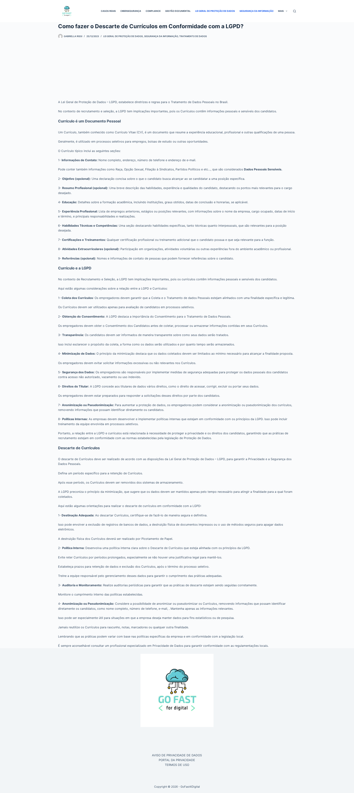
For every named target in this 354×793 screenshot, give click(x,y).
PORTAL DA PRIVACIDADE (177, 760)
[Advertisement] (177, 66)
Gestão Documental (178, 11)
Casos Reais (108, 11)
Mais (281, 11)
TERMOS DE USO (177, 765)
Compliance (153, 11)
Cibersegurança (130, 11)
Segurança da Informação (256, 11)
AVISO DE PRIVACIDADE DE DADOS (177, 755)
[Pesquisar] (294, 11)
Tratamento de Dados (193, 36)
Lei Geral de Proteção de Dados (215, 11)
